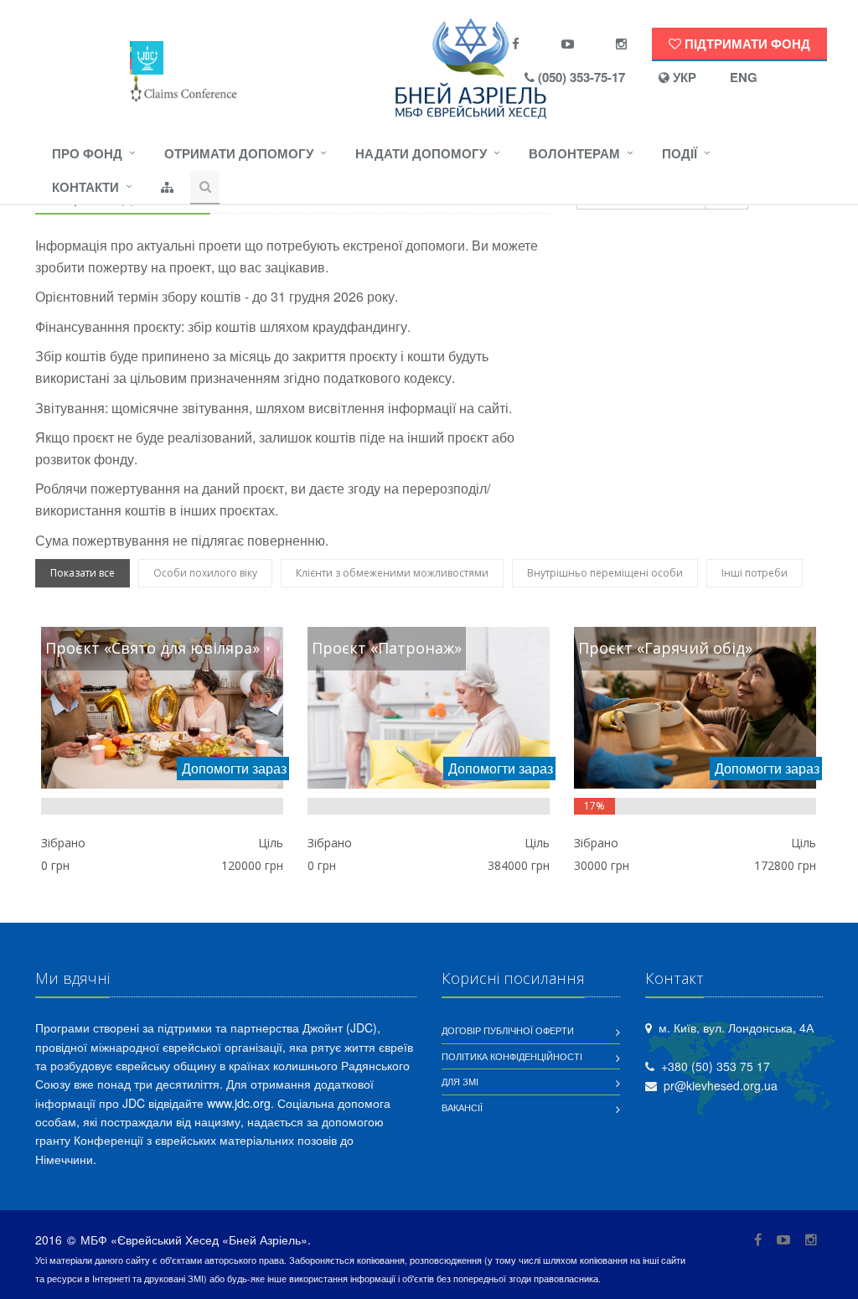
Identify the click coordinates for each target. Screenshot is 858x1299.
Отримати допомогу (238, 153)
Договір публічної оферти (508, 1030)
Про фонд (87, 153)
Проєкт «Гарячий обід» (665, 648)
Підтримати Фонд (745, 43)
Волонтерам (574, 153)
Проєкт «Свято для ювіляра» (152, 648)
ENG (743, 77)
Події (679, 153)
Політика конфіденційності (512, 1056)
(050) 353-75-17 (580, 77)
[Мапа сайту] (167, 187)
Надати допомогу (421, 153)
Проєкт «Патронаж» (387, 648)
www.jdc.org (239, 1103)
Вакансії (462, 1107)
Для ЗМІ (460, 1081)
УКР (682, 77)
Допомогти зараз (234, 768)
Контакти (85, 187)
